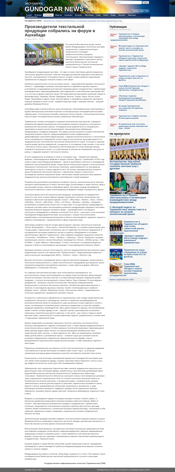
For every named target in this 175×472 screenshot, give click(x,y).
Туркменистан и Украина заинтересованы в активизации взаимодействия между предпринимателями (83, 21)
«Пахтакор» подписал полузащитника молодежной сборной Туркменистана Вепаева (132, 98)
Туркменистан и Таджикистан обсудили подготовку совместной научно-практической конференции (133, 58)
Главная (29, 15)
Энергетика (132, 15)
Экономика (48, 15)
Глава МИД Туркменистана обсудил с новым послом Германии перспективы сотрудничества (134, 88)
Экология (121, 15)
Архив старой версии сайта (122, 279)
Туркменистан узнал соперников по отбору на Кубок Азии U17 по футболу (133, 78)
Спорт (98, 15)
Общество (58, 15)
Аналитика (68, 15)
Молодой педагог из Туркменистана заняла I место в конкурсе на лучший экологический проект (133, 48)
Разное (105, 15)
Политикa (38, 15)
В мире (113, 15)
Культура (78, 15)
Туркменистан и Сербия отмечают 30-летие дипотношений (133, 117)
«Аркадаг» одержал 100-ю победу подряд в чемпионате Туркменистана (132, 68)
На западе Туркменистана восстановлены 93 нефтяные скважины (131, 108)
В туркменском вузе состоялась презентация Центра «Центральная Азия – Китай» (133, 126)
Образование (89, 15)
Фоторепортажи (31, 17)
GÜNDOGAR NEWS (54, 9)
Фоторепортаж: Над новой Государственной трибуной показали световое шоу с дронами (125, 165)
